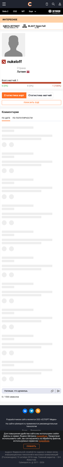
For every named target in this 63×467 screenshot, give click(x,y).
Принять (31, 446)
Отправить (58, 390)
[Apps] (47, 4)
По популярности (23, 118)
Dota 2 (5, 11)
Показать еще (31, 102)
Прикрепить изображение (52, 390)
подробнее (42, 436)
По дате (6, 118)
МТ (23, 11)
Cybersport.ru (25, 462)
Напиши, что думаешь (16, 391)
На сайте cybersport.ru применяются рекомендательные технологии (31, 425)
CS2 (15, 11)
